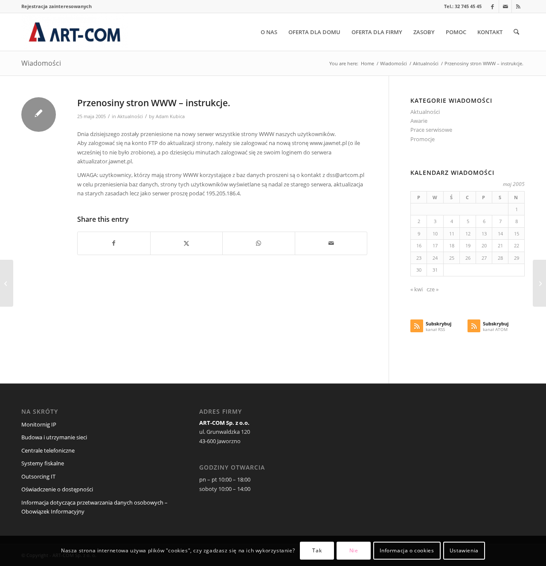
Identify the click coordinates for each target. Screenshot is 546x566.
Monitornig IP (38, 424)
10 (435, 233)
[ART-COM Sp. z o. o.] (74, 32)
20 (484, 245)
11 (451, 233)
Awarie (418, 121)
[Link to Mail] (505, 6)
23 (418, 258)
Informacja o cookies (407, 550)
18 (451, 245)
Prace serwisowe (431, 130)
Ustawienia (464, 550)
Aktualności (130, 116)
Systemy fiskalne (42, 463)
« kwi (416, 289)
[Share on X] (187, 243)
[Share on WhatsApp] (259, 243)
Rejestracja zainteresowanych (56, 6)
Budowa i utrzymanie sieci (54, 437)
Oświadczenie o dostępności (57, 489)
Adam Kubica (170, 116)
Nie (353, 550)
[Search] (516, 32)
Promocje (422, 139)
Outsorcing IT (38, 476)
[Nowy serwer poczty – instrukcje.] (6, 283)
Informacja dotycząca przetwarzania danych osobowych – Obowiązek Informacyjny (94, 507)
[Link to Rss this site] (518, 6)
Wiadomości (41, 63)
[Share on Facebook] (114, 243)
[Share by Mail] (331, 243)
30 (418, 270)
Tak (317, 550)
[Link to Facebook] (492, 6)
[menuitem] (56, 6)
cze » (433, 289)
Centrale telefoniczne (48, 450)
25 (451, 258)
